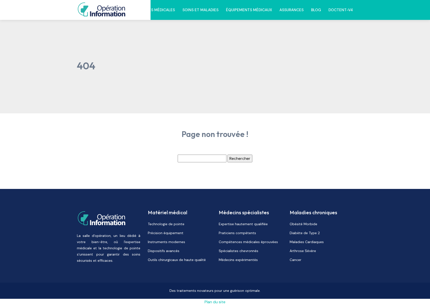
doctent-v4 (340, 9)
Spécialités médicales (152, 9)
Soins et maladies (200, 9)
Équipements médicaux (249, 9)
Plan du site (215, 302)
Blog (316, 9)
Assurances (291, 9)
